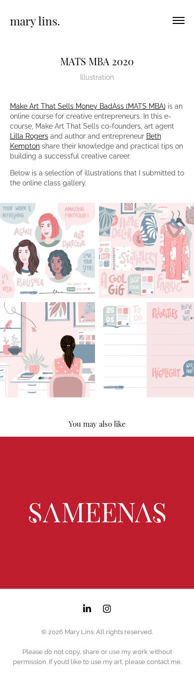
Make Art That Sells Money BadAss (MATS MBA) (88, 105)
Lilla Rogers (29, 135)
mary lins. (35, 20)
